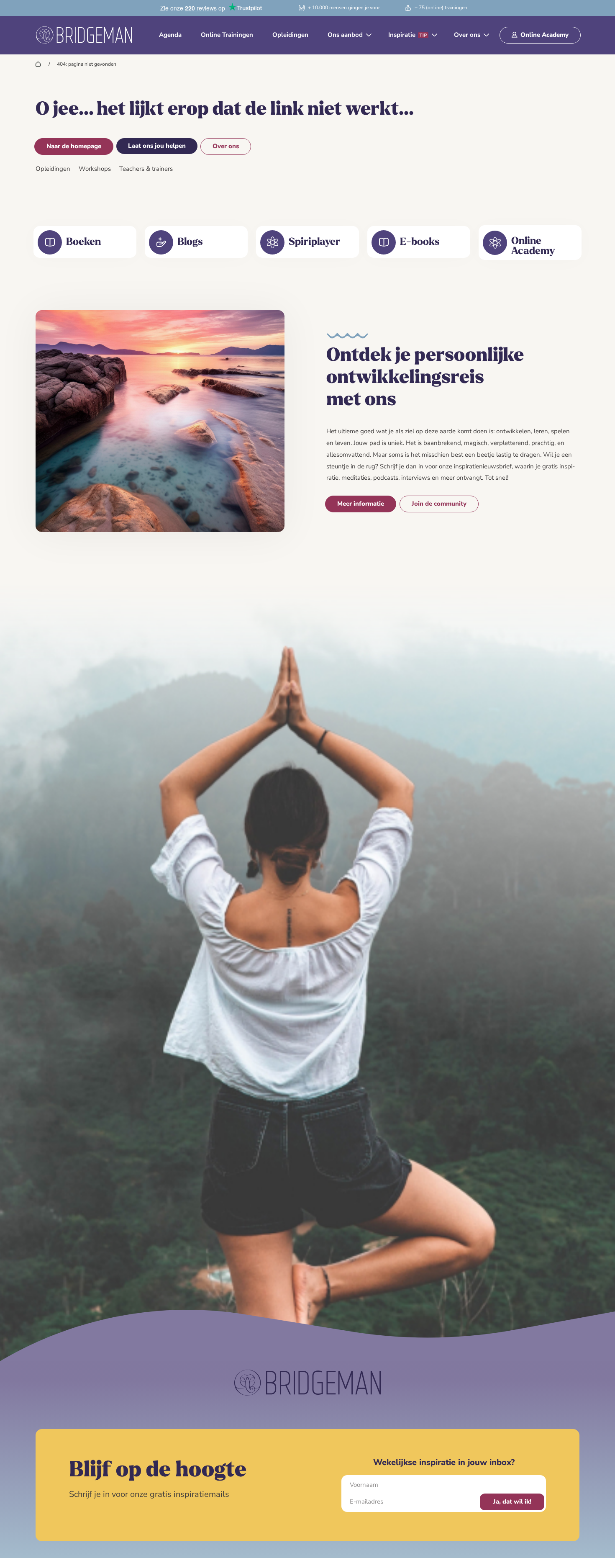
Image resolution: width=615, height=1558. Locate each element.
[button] (348, 35)
